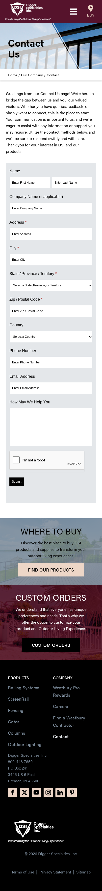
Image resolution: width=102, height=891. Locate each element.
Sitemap (83, 872)
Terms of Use (22, 872)
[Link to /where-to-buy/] (90, 8)
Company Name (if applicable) (36, 197)
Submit (16, 481)
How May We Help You (29, 402)
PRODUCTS (18, 677)
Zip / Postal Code (25, 299)
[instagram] (48, 792)
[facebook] (12, 792)
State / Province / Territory (33, 274)
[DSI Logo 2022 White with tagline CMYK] (36, 822)
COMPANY (62, 677)
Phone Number (22, 351)
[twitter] (24, 792)
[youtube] (36, 792)
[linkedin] (60, 792)
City (14, 248)
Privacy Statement (55, 872)
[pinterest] (72, 792)
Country (16, 325)
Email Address (22, 376)
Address (17, 222)
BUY (90, 15)
